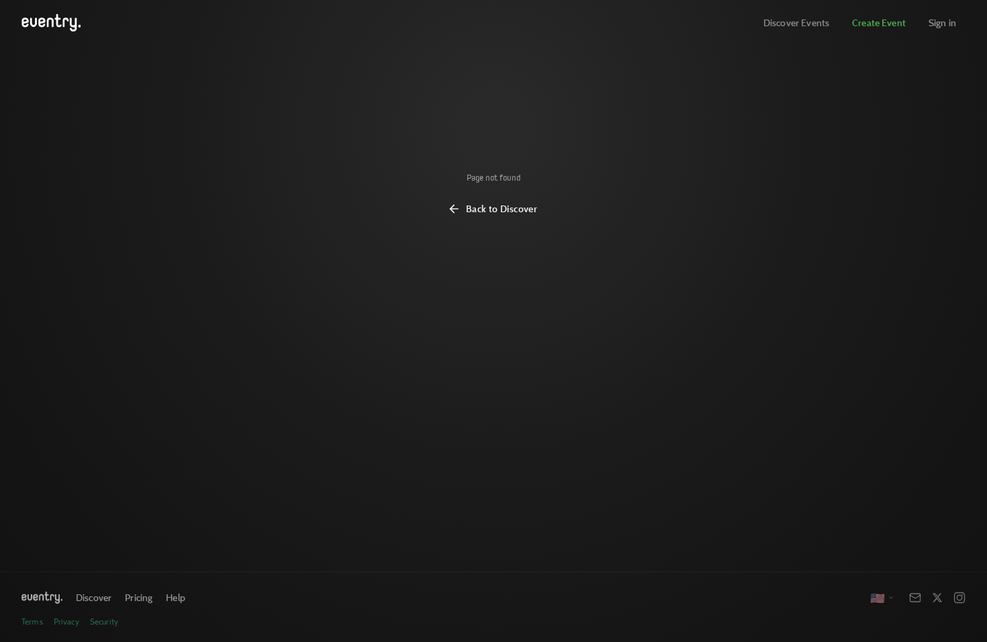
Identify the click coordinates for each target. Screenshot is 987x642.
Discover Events (796, 22)
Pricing (138, 597)
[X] (937, 597)
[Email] (915, 598)
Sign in (942, 22)
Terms (32, 621)
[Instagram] (959, 598)
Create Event (879, 22)
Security (104, 621)
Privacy (66, 621)
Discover (93, 597)
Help (175, 597)
